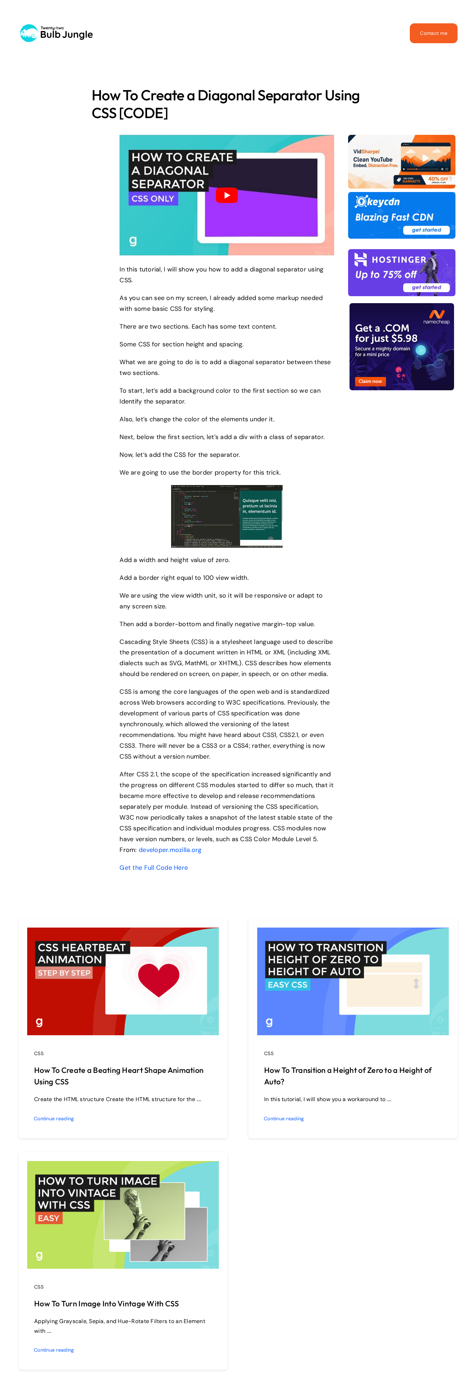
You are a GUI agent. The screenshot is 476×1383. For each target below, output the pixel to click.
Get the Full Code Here (154, 867)
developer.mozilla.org (170, 850)
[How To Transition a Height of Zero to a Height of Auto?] (353, 933)
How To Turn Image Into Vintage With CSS (106, 1303)
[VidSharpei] (401, 138)
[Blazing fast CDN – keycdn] (401, 195)
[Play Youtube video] (227, 195)
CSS (39, 1053)
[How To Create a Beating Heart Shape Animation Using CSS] (123, 933)
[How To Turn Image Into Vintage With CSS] (123, 1166)
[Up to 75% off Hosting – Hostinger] (401, 252)
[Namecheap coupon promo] (402, 306)
